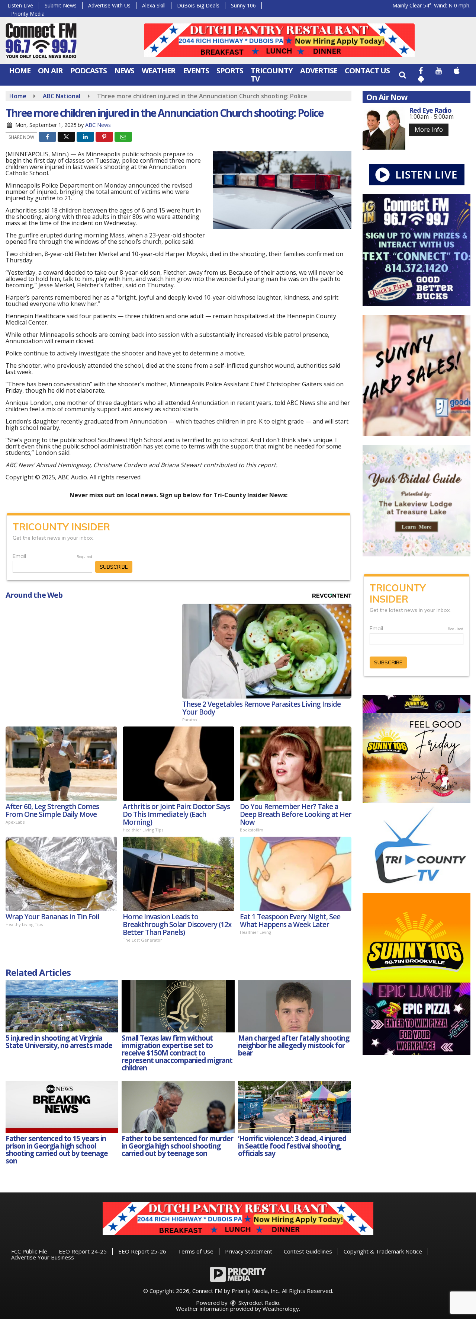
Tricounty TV (272, 75)
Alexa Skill (153, 5)
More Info (429, 129)
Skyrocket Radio (258, 1302)
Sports (229, 71)
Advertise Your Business (42, 1257)
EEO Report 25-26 (142, 1251)
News (124, 71)
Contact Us (367, 71)
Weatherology (281, 1308)
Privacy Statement (248, 1251)
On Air (50, 71)
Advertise (318, 71)
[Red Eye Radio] (384, 128)
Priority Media (28, 13)
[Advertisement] (279, 40)
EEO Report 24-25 (83, 1251)
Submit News (61, 5)
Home (19, 71)
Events (196, 71)
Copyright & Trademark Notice (383, 1251)
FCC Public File (29, 1251)
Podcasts (88, 71)
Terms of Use (195, 1251)
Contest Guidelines (308, 1251)
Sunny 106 (243, 5)
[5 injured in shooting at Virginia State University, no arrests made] (62, 1006)
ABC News (98, 124)
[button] (402, 75)
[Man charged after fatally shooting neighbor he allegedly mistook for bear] (294, 1006)
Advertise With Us (109, 5)
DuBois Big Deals (198, 5)
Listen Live (20, 5)
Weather (159, 71)
